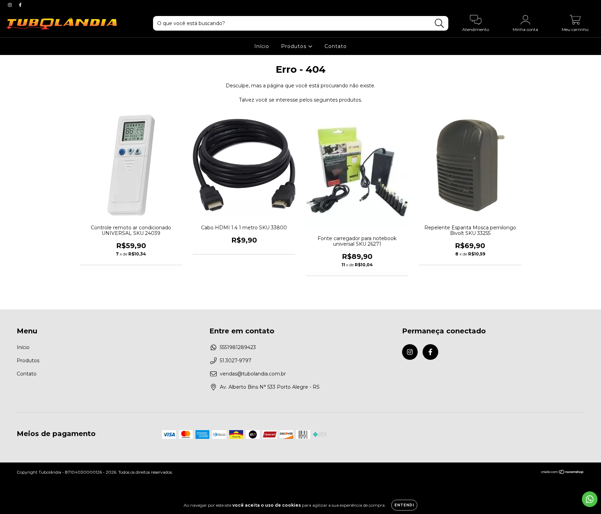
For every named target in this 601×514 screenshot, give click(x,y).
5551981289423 (238, 347)
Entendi (404, 505)
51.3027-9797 (235, 360)
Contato (335, 46)
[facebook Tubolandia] (20, 5)
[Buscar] (439, 23)
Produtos (294, 46)
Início (261, 46)
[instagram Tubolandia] (10, 5)
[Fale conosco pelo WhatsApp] (590, 499)
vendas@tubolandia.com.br (253, 374)
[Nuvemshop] (562, 472)
